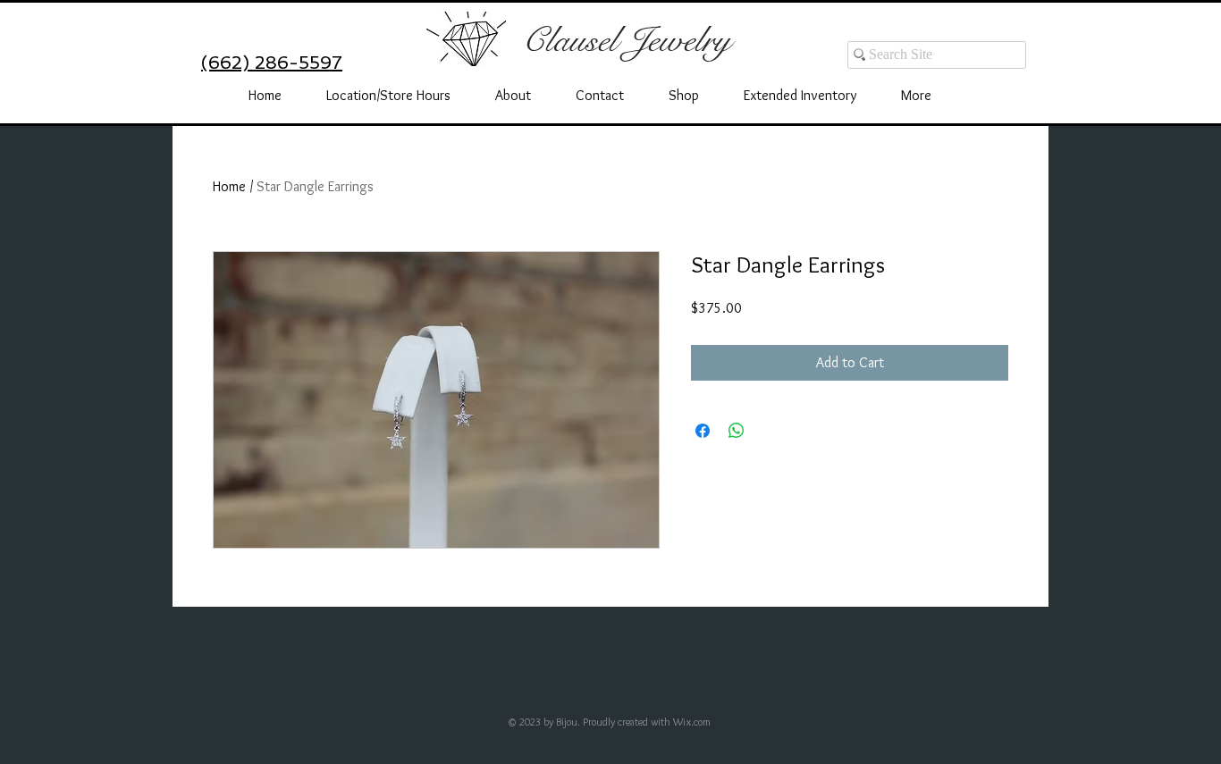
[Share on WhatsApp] (736, 430)
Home (229, 186)
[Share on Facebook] (702, 430)
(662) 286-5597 (271, 62)
